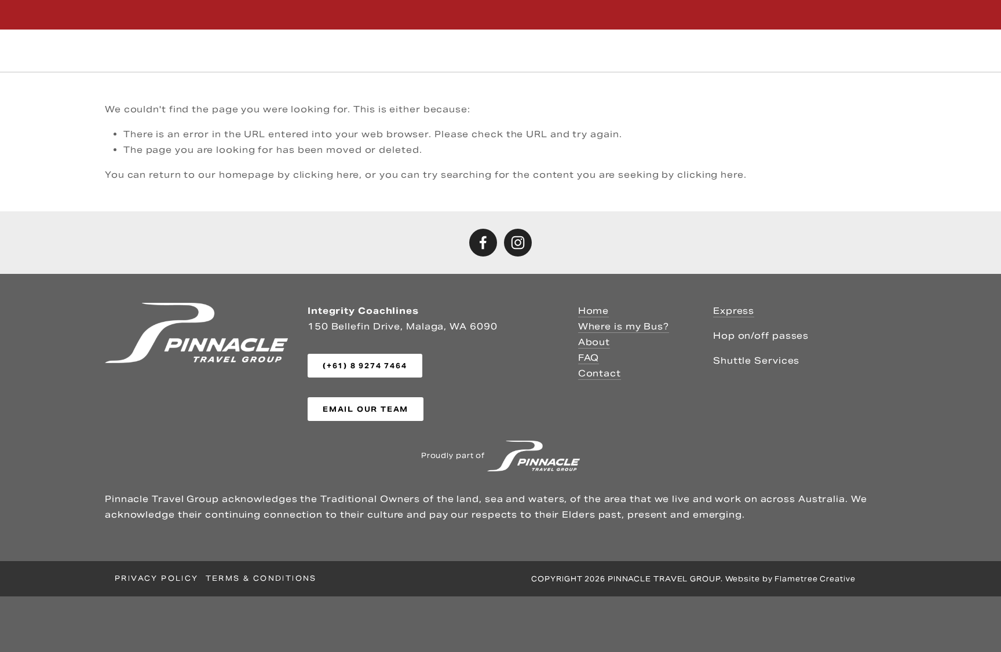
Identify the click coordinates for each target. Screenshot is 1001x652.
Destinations (481, 50)
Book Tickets (553, 50)
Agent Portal (768, 50)
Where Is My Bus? (398, 50)
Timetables (223, 50)
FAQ (589, 357)
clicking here (326, 174)
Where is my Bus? (623, 326)
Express (733, 310)
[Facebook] (483, 243)
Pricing (295, 50)
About (823, 50)
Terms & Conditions (261, 578)
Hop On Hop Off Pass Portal (661, 50)
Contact (867, 50)
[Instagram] (518, 243)
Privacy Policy (157, 578)
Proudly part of (454, 454)
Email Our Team (365, 409)
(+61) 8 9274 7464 (850, 14)
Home (593, 310)
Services (147, 50)
